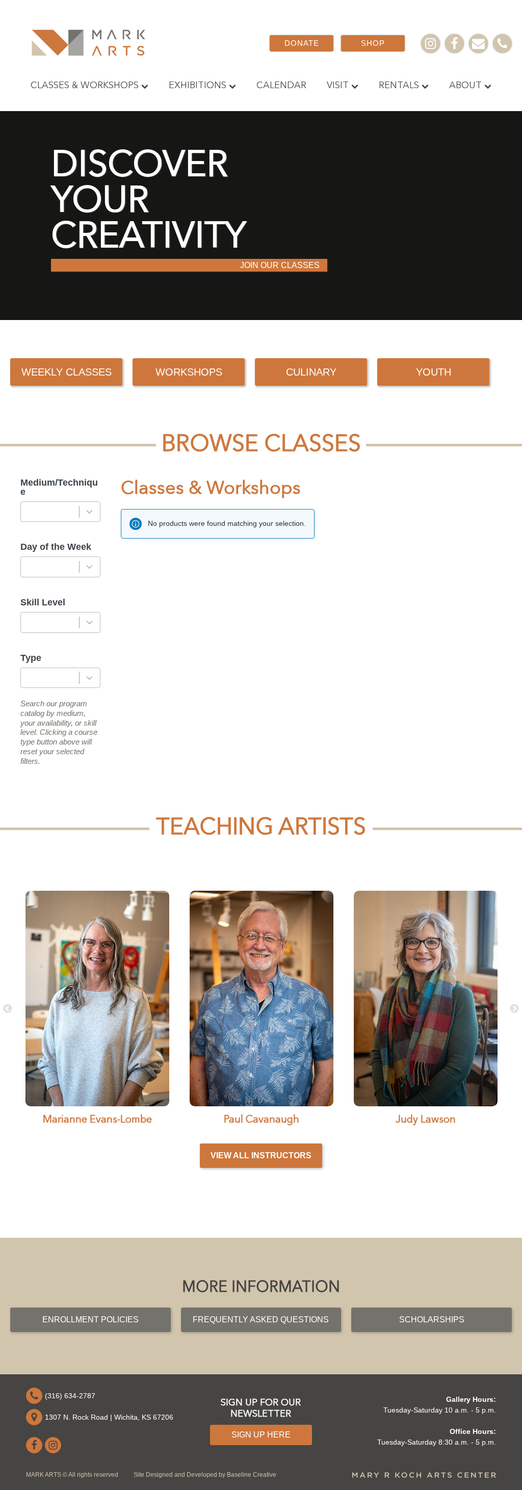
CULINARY (311, 372)
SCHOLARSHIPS (431, 1319)
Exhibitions (197, 85)
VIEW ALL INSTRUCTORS (261, 1155)
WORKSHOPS (188, 372)
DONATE (301, 43)
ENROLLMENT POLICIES (90, 1319)
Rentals (399, 85)
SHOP (373, 43)
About (465, 85)
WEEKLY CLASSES (66, 372)
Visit (338, 85)
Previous (8, 1009)
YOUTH (433, 372)
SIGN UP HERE (261, 1434)
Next (514, 1009)
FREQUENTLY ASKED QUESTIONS (261, 1319)
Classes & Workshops (85, 85)
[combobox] (60, 511)
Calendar (281, 85)
